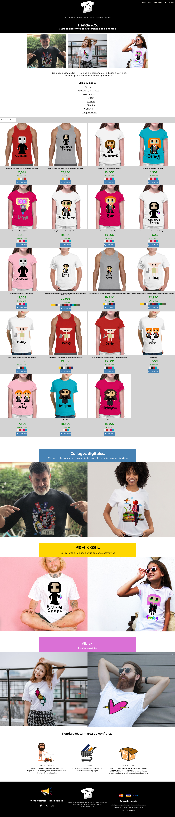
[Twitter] (46, 806)
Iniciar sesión (146, 2)
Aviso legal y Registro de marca (120, 805)
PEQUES (91, 105)
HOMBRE (91, 101)
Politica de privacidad (128, 810)
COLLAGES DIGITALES (89, 91)
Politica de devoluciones (138, 805)
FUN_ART (89, 109)
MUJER (91, 98)
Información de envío (120, 807)
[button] (165, 2)
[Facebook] (41, 806)
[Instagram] (52, 806)
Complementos (89, 112)
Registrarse (158, 2)
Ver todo (89, 87)
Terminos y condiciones (136, 807)
